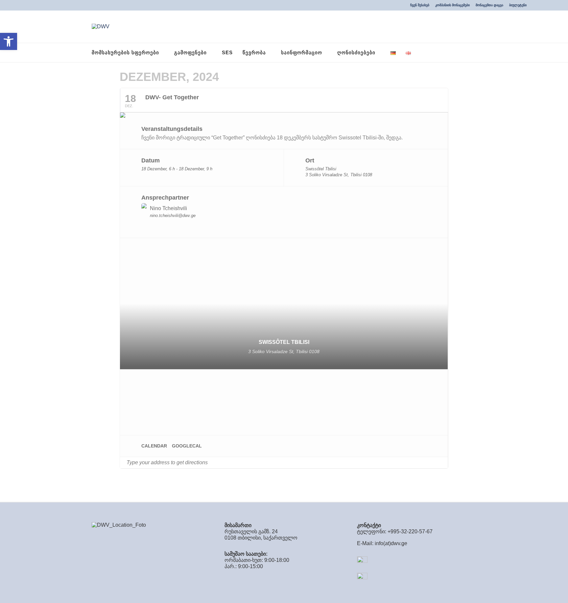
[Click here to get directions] (443, 462)
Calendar (154, 445)
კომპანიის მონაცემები (452, 5)
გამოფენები (190, 52)
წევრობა (254, 52)
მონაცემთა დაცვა (489, 5)
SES (227, 52)
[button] (8, 41)
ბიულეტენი (518, 5)
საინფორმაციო (301, 52)
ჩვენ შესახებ (419, 5)
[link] (358, 137)
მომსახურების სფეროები (125, 52)
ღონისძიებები (356, 52)
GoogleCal (187, 445)
